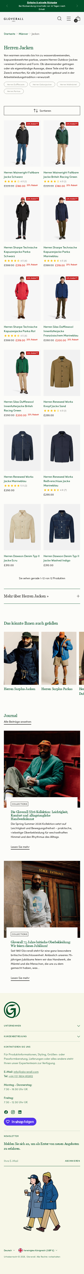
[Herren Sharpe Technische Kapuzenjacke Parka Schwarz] (22, 218)
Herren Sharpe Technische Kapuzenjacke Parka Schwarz (20, 251)
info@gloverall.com (26, 1071)
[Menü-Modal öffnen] (68, 18)
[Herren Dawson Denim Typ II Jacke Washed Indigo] (62, 527)
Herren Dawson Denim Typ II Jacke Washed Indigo (61, 558)
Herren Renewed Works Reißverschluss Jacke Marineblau (58, 480)
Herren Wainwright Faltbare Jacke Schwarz (21, 174)
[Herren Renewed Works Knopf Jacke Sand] (62, 373)
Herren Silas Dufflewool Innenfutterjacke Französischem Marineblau (61, 330)
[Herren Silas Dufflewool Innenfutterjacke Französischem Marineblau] (62, 298)
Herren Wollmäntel (68, 84)
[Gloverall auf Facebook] (6, 1112)
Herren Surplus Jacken (19, 689)
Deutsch (8, 1250)
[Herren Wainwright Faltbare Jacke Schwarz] (22, 143)
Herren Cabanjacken (42, 84)
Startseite (9, 33)
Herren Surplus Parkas (56, 689)
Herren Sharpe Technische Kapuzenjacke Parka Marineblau (60, 251)
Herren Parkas (13, 91)
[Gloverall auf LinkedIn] (20, 1112)
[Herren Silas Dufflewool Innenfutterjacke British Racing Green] (22, 373)
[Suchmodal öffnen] (59, 18)
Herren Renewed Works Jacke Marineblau (18, 478)
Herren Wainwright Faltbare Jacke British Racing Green (61, 174)
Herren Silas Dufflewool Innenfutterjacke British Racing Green (19, 405)
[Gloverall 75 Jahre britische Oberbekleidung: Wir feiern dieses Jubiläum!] (42, 899)
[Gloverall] (13, 20)
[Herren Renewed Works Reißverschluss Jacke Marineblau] (62, 448)
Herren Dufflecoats (15, 84)
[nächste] (77, 6)
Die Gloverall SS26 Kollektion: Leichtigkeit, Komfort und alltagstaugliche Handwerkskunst (39, 815)
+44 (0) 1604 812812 (21, 1076)
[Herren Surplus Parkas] (58, 658)
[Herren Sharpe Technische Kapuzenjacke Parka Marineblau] (62, 218)
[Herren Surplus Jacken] (21, 658)
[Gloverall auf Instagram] (13, 1112)
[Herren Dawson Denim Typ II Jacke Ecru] (22, 527)
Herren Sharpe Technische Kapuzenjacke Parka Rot (20, 328)
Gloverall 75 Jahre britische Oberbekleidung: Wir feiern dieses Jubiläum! (41, 943)
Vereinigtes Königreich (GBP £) (38, 1250)
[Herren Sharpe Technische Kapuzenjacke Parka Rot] (22, 298)
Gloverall (30, 1256)
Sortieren (45, 110)
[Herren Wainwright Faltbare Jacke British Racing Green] (62, 143)
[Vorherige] (7, 6)
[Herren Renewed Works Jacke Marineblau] (22, 448)
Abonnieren (72, 1160)
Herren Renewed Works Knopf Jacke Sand (58, 403)
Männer (23, 33)
